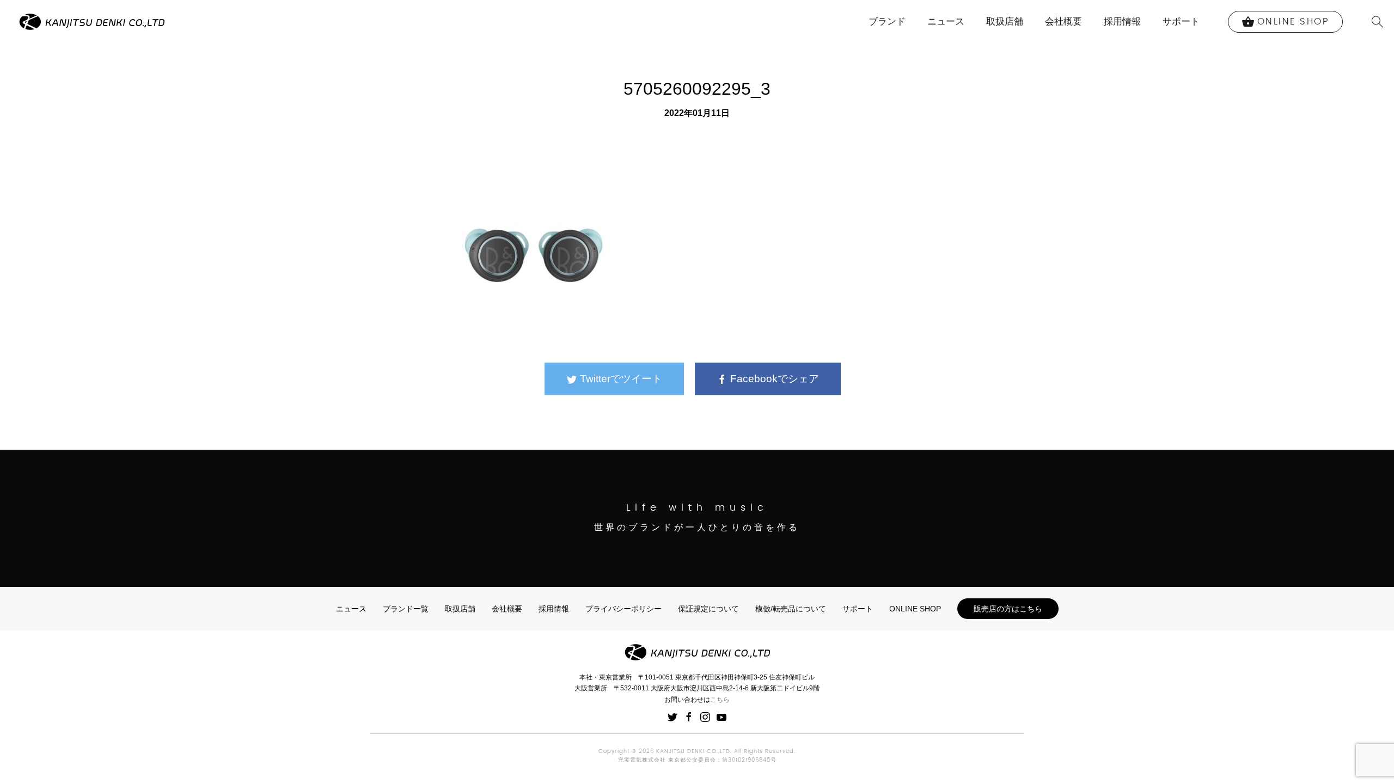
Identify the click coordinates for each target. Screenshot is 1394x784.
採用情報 (1122, 21)
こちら (720, 699)
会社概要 (1063, 21)
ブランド (887, 21)
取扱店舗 (1004, 21)
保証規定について (708, 608)
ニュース (945, 21)
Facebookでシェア (773, 378)
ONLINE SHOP (915, 608)
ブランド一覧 (406, 608)
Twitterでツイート (619, 378)
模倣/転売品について (790, 608)
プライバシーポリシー (623, 608)
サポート (1181, 21)
